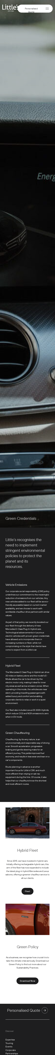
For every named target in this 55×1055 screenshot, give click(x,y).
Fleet (27, 891)
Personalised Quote (31, 9)
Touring (9, 1043)
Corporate (11, 1050)
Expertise (10, 1039)
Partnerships (12, 1053)
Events (9, 1046)
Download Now (27, 981)
